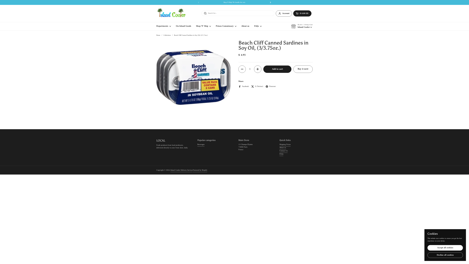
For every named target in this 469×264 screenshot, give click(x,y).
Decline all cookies (445, 255)
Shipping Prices (285, 144)
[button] (302, 13)
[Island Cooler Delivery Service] (171, 13)
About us (282, 147)
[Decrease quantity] (242, 69)
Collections (167, 35)
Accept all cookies (445, 248)
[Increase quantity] (257, 69)
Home (158, 35)
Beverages (200, 144)
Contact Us (283, 151)
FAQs (281, 154)
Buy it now (303, 69)
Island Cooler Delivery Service (181, 170)
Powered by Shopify (200, 170)
